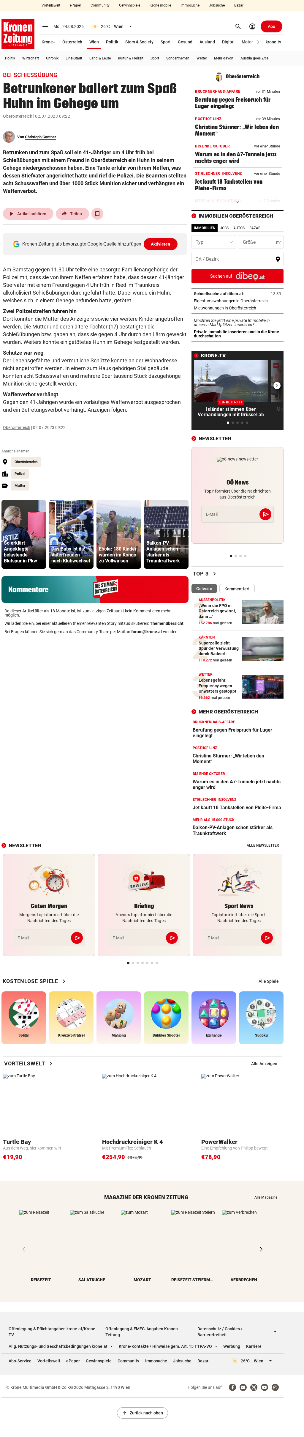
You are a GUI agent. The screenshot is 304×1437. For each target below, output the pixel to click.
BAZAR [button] (254, 228)
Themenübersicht (166, 623)
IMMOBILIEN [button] (204, 228)
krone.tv (273, 42)
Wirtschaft (30, 58)
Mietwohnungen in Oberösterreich (237, 308)
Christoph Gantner (40, 137)
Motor (247, 42)
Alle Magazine (265, 1197)
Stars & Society (139, 42)
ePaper (75, 5)
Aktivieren (160, 244)
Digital (228, 42)
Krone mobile (160, 5)
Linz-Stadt (74, 58)
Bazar (238, 5)
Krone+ (48, 42)
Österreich (72, 42)
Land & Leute (100, 58)
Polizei (20, 474)
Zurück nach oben (142, 1413)
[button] (257, 42)
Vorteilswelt (51, 5)
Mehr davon (223, 58)
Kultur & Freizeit (130, 58)
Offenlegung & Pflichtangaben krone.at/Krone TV (52, 1331)
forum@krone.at (146, 631)
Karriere (254, 1346)
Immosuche (190, 5)
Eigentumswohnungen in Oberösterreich (237, 301)
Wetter (202, 58)
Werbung (231, 1346)
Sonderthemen (177, 58)
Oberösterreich (17, 116)
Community (100, 5)
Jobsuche (217, 5)
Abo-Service (20, 1361)
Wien (94, 42)
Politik (112, 42)
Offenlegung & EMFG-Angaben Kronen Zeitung (141, 1331)
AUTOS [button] (239, 228)
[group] (23, 534)
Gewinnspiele (129, 5)
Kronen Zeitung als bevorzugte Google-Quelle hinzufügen (96, 244)
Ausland (207, 42)
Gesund (185, 42)
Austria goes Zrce (254, 58)
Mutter (20, 486)
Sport (166, 42)
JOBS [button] (224, 228)
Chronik (52, 58)
